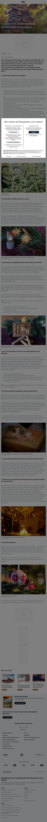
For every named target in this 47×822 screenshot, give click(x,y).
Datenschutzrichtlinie (21, 156)
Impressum (8, 156)
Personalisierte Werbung (13, 142)
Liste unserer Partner (7, 153)
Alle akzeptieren (13, 132)
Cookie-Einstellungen (36, 156)
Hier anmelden (33, 135)
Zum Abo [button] (34, 132)
